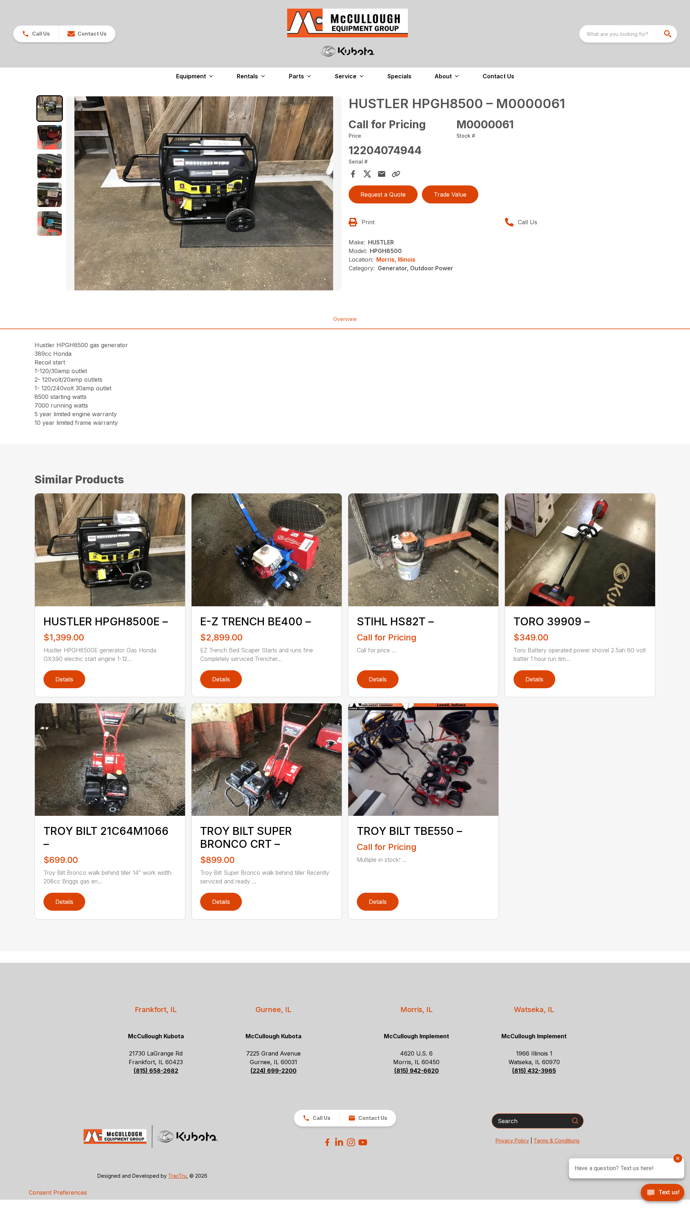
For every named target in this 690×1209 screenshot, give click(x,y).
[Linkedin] (339, 1142)
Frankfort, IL (156, 1009)
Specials (399, 76)
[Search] (575, 1120)
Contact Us (498, 76)
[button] (36, 33)
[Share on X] (367, 174)
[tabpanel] (203, 194)
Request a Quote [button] (383, 194)
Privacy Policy (512, 1140)
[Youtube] (362, 1142)
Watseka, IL (534, 1009)
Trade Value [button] (450, 194)
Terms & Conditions (557, 1140)
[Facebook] (327, 1142)
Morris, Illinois (395, 259)
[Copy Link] (396, 174)
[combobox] (628, 33)
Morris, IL (416, 1009)
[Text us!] (662, 1193)
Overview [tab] (345, 319)
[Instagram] (350, 1142)
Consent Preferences (58, 1192)
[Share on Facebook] (353, 174)
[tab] (49, 108)
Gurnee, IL (273, 1009)
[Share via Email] (381, 174)
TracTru (177, 1176)
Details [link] (64, 679)
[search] (668, 34)
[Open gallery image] (203, 193)
